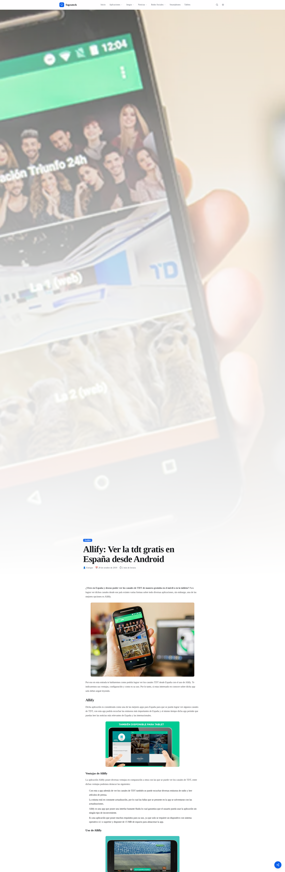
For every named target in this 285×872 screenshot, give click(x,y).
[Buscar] (217, 4)
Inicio (103, 5)
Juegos (129, 5)
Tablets (187, 5)
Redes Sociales (157, 5)
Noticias (141, 5)
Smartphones (175, 5)
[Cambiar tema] (223, 4)
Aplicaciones (114, 5)
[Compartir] (277, 864)
